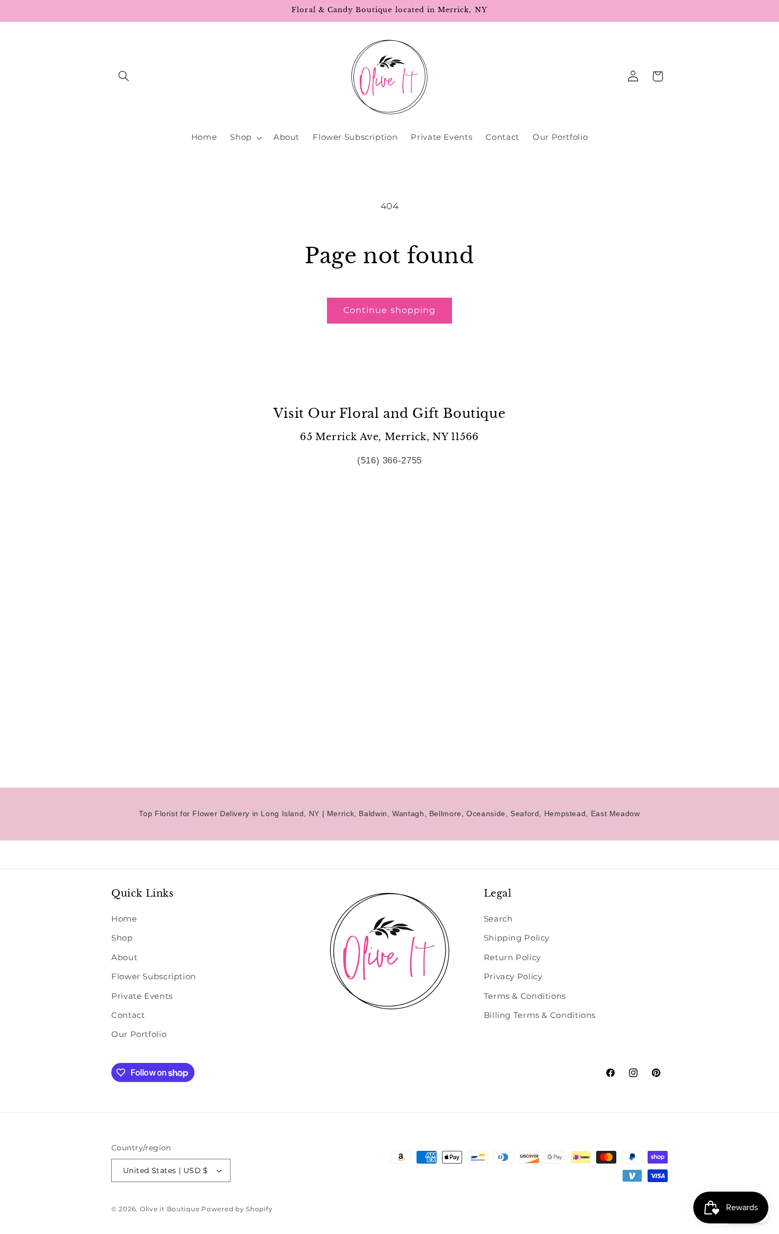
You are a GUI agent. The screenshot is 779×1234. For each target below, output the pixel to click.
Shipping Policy (517, 938)
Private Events (142, 996)
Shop (122, 938)
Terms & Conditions (525, 996)
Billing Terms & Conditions (540, 1015)
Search (498, 919)
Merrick (340, 813)
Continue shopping (389, 310)
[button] (123, 76)
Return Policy (512, 957)
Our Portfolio (138, 1035)
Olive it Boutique (170, 1209)
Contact (128, 1015)
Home (124, 919)
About (124, 957)
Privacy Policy (513, 976)
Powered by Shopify (236, 1209)
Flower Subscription (153, 976)
